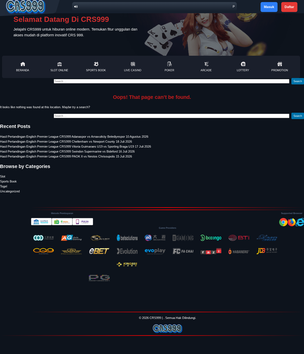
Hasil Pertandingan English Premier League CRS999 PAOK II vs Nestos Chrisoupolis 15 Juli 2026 (66, 156)
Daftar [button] (289, 7)
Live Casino (132, 70)
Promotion (279, 70)
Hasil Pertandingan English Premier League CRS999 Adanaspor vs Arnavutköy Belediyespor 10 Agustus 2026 (74, 136)
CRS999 (155, 318)
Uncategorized (10, 191)
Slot (2, 176)
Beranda (22, 70)
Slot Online (59, 70)
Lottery (243, 70)
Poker (169, 70)
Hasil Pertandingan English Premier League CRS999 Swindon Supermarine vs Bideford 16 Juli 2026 (67, 151)
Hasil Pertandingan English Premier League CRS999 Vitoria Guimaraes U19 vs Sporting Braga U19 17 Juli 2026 (75, 146)
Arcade (206, 70)
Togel (3, 186)
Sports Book (96, 70)
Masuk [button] (269, 7)
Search (297, 81)
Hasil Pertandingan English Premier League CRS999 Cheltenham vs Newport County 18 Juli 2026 (66, 141)
